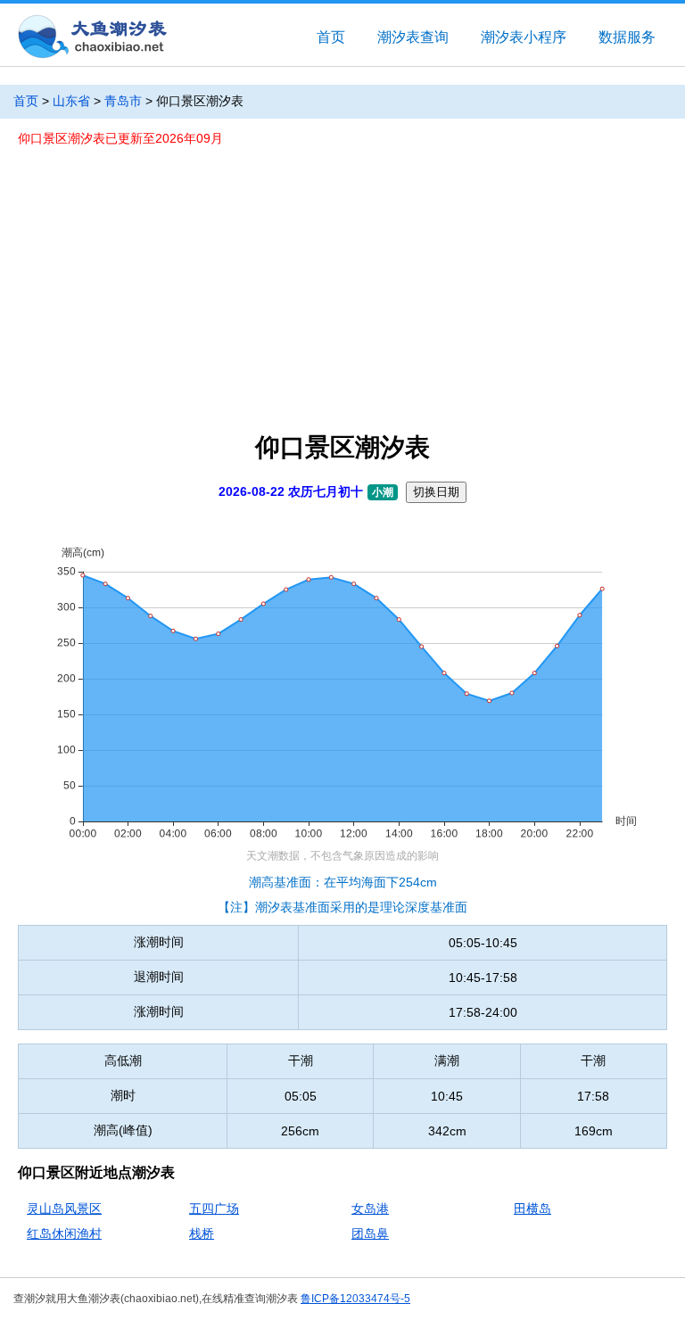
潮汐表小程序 (523, 37)
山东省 (71, 101)
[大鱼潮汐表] (91, 38)
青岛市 (123, 101)
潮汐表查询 (413, 37)
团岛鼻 (370, 1233)
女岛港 (370, 1208)
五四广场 (214, 1208)
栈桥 (201, 1233)
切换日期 (436, 492)
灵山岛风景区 (64, 1208)
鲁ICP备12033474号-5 (355, 1298)
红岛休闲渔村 (64, 1233)
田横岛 (532, 1208)
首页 (331, 37)
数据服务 (627, 37)
